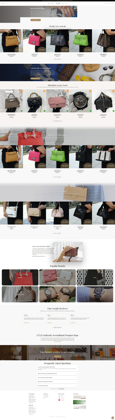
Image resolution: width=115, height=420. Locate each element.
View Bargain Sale (35, 78)
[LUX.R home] (58, 3)
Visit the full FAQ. (61, 388)
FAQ (66, 3)
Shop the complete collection (38, 256)
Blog (63, 3)
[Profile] (105, 4)
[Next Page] (112, 43)
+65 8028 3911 (49, 0)
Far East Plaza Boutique (62, 0)
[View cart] (110, 4)
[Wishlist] (108, 4)
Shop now (57, 356)
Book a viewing (46, 395)
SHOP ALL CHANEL (57, 233)
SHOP (49, 3)
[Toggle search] (113, 4)
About (52, 3)
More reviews (57, 327)
